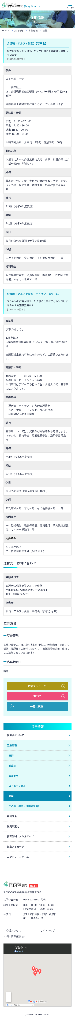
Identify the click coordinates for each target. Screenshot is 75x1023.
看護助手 (13, 775)
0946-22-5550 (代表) (34, 899)
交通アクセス (13, 930)
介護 (11, 796)
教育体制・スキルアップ (20, 836)
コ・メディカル (17, 785)
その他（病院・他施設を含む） (26, 806)
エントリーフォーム (18, 856)
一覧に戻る (36, 706)
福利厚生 (12, 816)
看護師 (12, 765)
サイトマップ (47, 930)
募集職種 (12, 745)
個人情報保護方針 (16, 936)
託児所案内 (13, 826)
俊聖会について (15, 735)
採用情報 (37, 726)
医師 (11, 755)
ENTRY (37, 696)
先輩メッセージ (37, 686)
